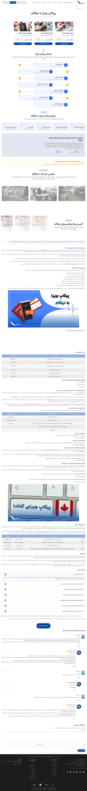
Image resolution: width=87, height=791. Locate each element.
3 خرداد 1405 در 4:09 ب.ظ (6, 682)
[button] (43, 625)
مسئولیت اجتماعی (33, 776)
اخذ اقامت (54, 768)
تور (54, 776)
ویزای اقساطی (54, 764)
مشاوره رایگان (13, 2)
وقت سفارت (54, 772)
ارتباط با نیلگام (32, 778)
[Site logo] (81, 2)
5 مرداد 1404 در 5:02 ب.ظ (6, 651)
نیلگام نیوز (33, 768)
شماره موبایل (40, 744)
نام (84, 744)
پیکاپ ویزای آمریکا (47, 33)
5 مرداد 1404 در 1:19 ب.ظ (6, 635)
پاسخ (79, 646)
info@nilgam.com (50, 756)
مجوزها (33, 772)
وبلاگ (33, 762)
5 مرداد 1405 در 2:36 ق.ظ (6, 705)
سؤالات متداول (33, 770)
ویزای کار (54, 774)
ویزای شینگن (54, 762)
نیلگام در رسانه (33, 766)
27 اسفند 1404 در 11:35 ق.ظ (7, 671)
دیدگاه (83, 730)
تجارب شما (33, 774)
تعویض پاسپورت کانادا (25, 33)
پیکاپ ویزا (54, 770)
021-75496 (5, 2)
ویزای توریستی (54, 766)
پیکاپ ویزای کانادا (67, 33)
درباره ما (32, 764)
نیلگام (84, 8)
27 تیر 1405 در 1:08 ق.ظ (6, 695)
